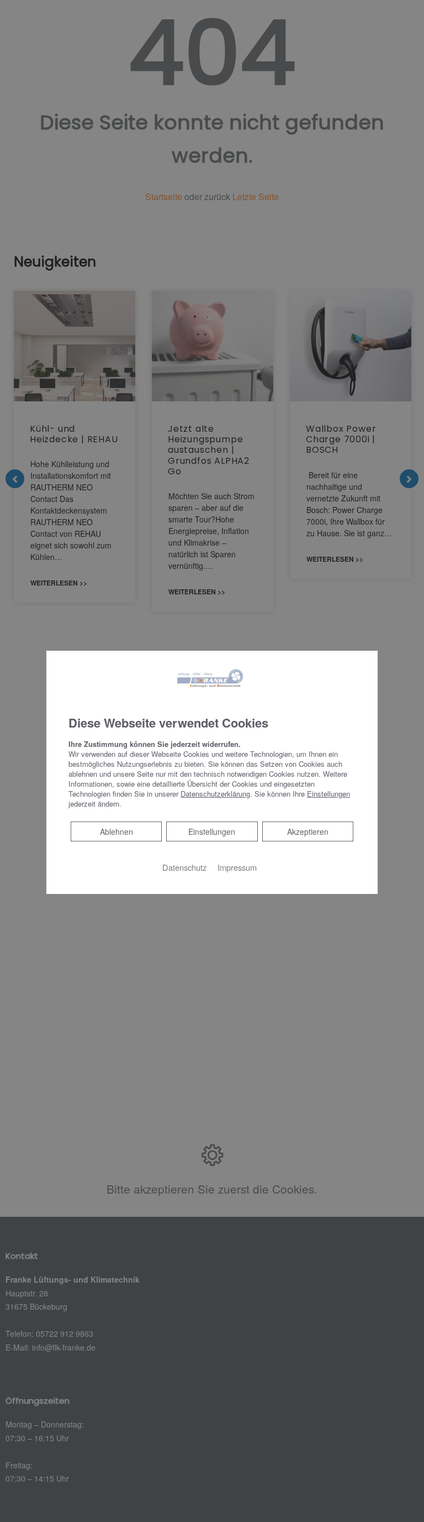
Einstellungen (211, 830)
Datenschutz (184, 866)
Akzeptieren (307, 830)
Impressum (237, 866)
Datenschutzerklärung (215, 793)
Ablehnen (116, 830)
